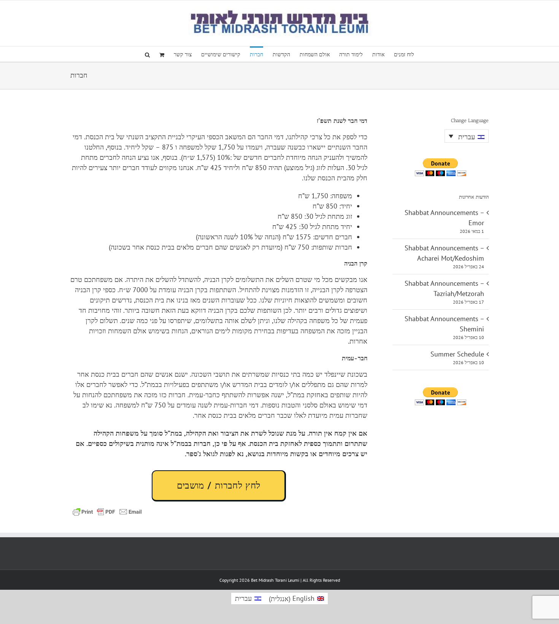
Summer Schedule (457, 354)
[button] (147, 54)
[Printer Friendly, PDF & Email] (107, 511)
